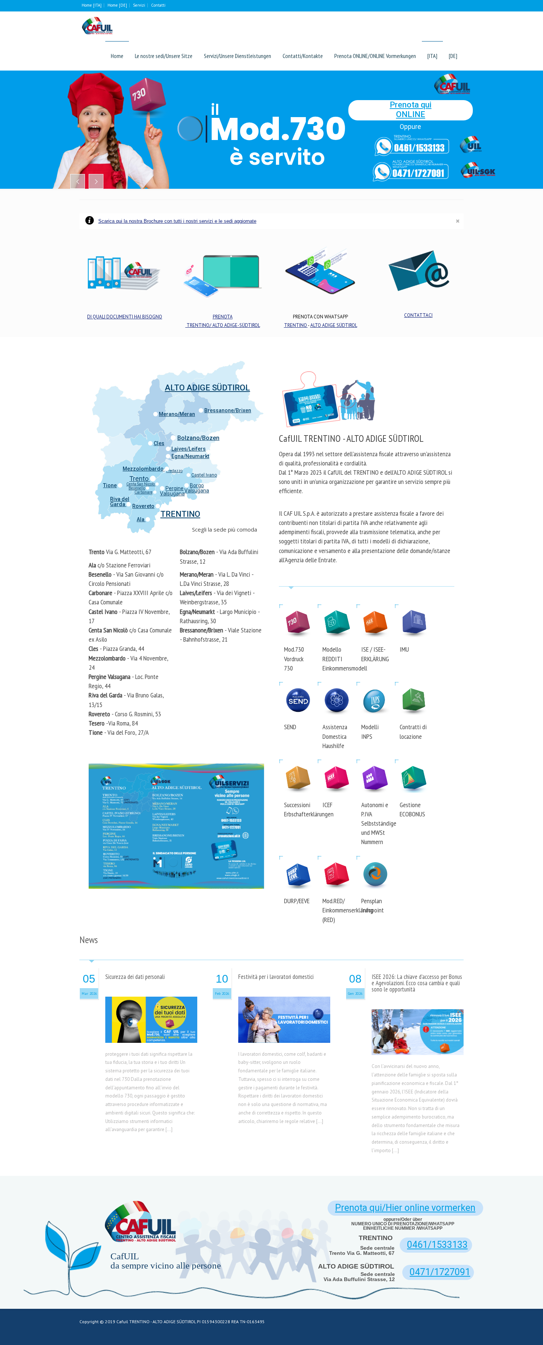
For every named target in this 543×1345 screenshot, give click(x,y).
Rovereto (143, 506)
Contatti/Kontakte (303, 55)
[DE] (453, 55)
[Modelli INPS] (375, 687)
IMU (404, 649)
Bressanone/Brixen (227, 410)
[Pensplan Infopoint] (375, 861)
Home (117, 55)
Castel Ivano (204, 475)
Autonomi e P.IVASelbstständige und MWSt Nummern (378, 823)
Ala (141, 519)
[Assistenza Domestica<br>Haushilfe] (336, 687)
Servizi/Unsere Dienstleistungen (237, 55)
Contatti (158, 5)
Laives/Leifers (188, 449)
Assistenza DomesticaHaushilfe (334, 736)
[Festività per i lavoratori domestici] (284, 1034)
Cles (159, 443)
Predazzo (174, 471)
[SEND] (298, 687)
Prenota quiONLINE (410, 109)
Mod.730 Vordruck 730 (294, 658)
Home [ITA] (92, 5)
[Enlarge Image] (151, 1006)
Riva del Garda (119, 501)
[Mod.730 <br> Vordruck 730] (298, 609)
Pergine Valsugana (172, 490)
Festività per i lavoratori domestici (276, 977)
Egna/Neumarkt (190, 456)
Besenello (137, 488)
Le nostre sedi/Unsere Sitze (163, 55)
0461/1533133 (437, 1244)
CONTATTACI (418, 315)
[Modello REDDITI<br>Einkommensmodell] (336, 609)
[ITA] (432, 55)
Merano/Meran (177, 414)
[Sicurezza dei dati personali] (151, 1034)
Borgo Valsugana (196, 488)
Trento (139, 478)
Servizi (139, 5)
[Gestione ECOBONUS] (414, 764)
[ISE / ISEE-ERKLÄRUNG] (375, 609)
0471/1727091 (440, 1272)
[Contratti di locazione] (414, 687)
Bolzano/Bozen (198, 437)
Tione (110, 485)
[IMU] (414, 609)
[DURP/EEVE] (298, 861)
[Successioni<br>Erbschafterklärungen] (298, 764)
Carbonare (143, 492)
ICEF (327, 804)
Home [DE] (117, 5)
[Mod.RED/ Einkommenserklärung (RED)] (336, 861)
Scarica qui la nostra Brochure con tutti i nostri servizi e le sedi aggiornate (177, 221)
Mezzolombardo (144, 469)
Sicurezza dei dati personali (135, 977)
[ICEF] (336, 764)
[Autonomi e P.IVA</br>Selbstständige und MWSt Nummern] (375, 764)
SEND (290, 727)
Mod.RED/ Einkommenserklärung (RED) (347, 910)
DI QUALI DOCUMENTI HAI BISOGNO (124, 317)
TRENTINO (296, 325)
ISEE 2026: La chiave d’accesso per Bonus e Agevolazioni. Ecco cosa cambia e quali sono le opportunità (417, 983)
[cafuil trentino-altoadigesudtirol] (97, 26)
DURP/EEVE (297, 901)
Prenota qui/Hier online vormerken (405, 1207)
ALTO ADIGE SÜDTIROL (333, 325)
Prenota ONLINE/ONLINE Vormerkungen (375, 55)
